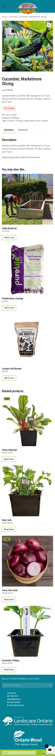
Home (4, 16)
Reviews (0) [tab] (23, 130)
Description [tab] (9, 130)
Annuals (10, 120)
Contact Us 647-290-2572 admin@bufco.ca (14, 696)
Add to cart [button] (9, 237)
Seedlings (13, 16)
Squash (44, 120)
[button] (3, 6)
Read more (9, 459)
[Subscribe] (50, 685)
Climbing (19, 120)
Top (44, 752)
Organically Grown (32, 120)
